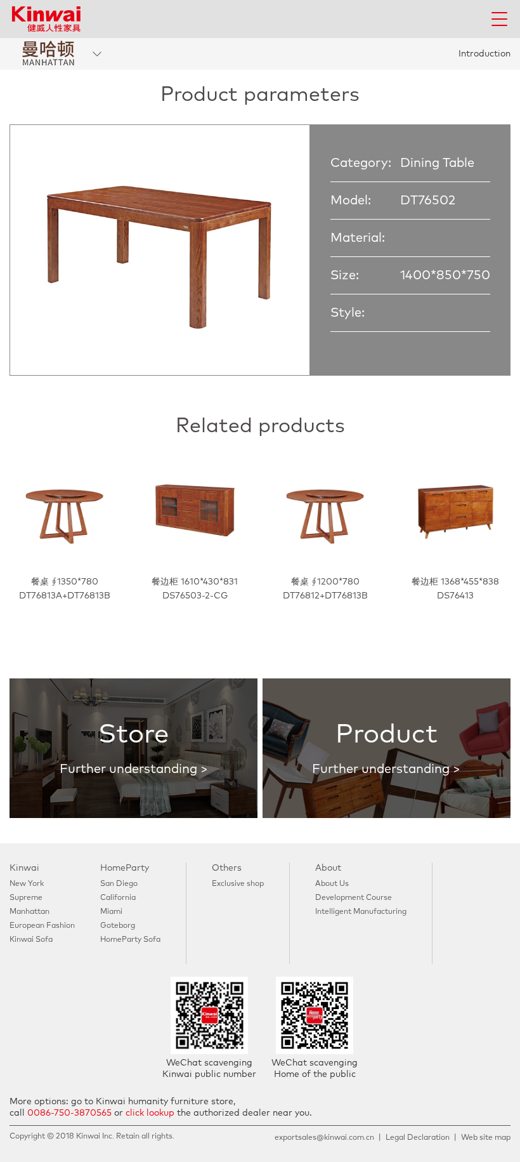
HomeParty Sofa (130, 940)
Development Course (353, 898)
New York (27, 884)
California (118, 898)
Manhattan (29, 912)
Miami (111, 912)
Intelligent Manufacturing (360, 912)
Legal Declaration (418, 1138)
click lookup (150, 1113)
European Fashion (42, 926)
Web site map (485, 1138)
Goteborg (117, 926)
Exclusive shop (238, 884)
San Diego (119, 884)
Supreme (26, 898)
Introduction (484, 54)
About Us (332, 884)
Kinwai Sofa (31, 940)
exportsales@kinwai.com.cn (324, 1138)
